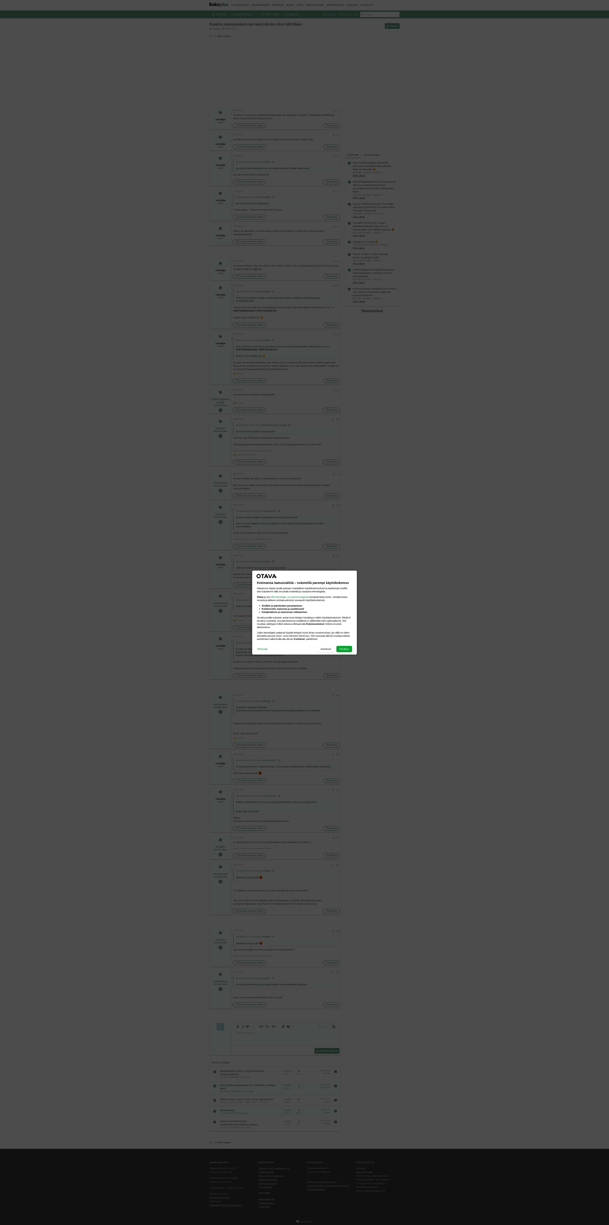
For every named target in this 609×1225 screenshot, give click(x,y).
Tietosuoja (262, 649)
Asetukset (326, 649)
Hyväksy (344, 649)
